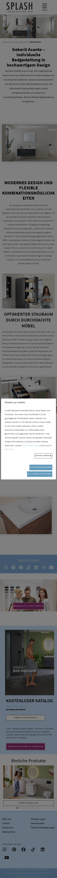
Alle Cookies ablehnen (41, 467)
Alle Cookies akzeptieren (40, 474)
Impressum (9, 449)
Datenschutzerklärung (31, 445)
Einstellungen (42, 456)
